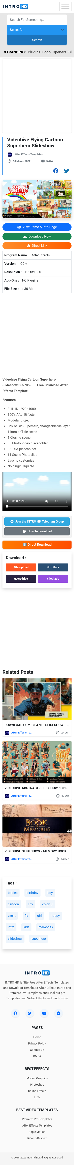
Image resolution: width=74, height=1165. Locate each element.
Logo (46, 52)
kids (26, 927)
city (30, 904)
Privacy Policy (37, 1043)
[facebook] (15, 1013)
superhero (38, 939)
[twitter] (30, 1013)
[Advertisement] (37, 96)
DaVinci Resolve (37, 1138)
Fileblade (53, 578)
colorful (47, 904)
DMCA (37, 1056)
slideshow (15, 939)
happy (55, 916)
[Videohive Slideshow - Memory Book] (37, 825)
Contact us (37, 1049)
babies (12, 893)
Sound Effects (37, 1091)
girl (39, 916)
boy (50, 893)
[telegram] (58, 1013)
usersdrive (21, 578)
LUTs (37, 1097)
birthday (32, 893)
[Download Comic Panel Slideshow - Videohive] (37, 699)
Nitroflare (53, 567)
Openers (59, 52)
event (12, 916)
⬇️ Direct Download (37, 544)
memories (45, 927)
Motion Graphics (37, 1078)
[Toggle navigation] (65, 6)
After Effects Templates (28, 154)
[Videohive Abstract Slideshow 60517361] (37, 762)
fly (26, 916)
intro (11, 927)
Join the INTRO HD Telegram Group (39, 521)
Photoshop (37, 1084)
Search (37, 40)
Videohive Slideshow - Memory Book (35, 851)
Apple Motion (37, 1131)
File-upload (21, 567)
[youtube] (44, 1013)
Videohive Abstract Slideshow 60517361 (39, 788)
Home (37, 1037)
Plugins (34, 52)
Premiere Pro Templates (37, 1119)
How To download (40, 531)
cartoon (13, 904)
